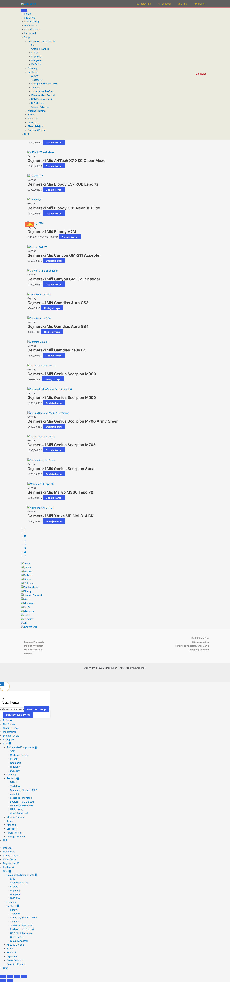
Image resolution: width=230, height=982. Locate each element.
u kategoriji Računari (198, 649)
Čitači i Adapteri (40, 107)
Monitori (33, 118)
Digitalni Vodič (32, 29)
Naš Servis (29, 17)
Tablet (31, 114)
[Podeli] (17, 976)
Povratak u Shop (36, 709)
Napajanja (36, 56)
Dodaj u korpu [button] (53, 142)
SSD (33, 45)
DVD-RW (36, 64)
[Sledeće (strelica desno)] (10, 980)
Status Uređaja (32, 21)
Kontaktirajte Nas (200, 638)
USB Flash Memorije (42, 99)
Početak (7, 720)
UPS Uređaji (37, 103)
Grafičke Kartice (40, 48)
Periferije (33, 72)
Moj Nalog (201, 73)
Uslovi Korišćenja (33, 649)
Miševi (34, 76)
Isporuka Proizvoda (34, 642)
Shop (27, 37)
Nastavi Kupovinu (18, 714)
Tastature (36, 79)
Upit (26, 134)
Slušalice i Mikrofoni (42, 91)
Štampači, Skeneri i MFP (44, 83)
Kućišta (35, 52)
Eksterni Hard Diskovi (43, 95)
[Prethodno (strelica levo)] (3, 980)
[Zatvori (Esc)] (24, 976)
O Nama (28, 653)
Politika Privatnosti (34, 645)
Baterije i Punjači (37, 130)
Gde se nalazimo (200, 642)
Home (27, 14)
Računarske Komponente (41, 41)
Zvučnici (35, 87)
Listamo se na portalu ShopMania (192, 645)
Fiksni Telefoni (35, 126)
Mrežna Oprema (37, 110)
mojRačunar (30, 25)
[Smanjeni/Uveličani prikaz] (3, 976)
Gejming (32, 68)
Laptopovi (30, 33)
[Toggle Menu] (24, 10)
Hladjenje (36, 60)
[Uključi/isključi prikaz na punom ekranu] (10, 976)
